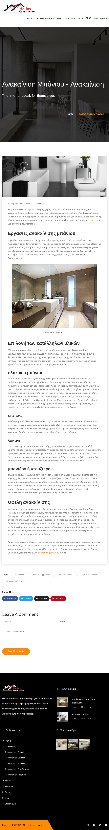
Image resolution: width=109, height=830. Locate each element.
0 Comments (38, 203)
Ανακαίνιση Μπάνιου (81, 714)
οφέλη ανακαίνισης (90, 575)
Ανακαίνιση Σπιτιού (16, 752)
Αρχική (30, 18)
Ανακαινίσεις (43, 18)
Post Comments (16, 651)
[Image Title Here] (61, 744)
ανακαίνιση (19, 575)
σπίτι (94, 220)
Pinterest (60, 598)
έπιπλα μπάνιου (66, 575)
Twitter (28, 598)
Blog (88, 18)
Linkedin (43, 598)
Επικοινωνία (100, 18)
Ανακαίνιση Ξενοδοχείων (18, 769)
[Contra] (19, 7)
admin (28, 203)
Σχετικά (57, 18)
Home (70, 114)
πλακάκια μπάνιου (14, 581)
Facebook (11, 598)
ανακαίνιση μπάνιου (48, 552)
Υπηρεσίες (69, 18)
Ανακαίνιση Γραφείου (17, 775)
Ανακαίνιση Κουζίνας (17, 763)
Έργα (80, 18)
